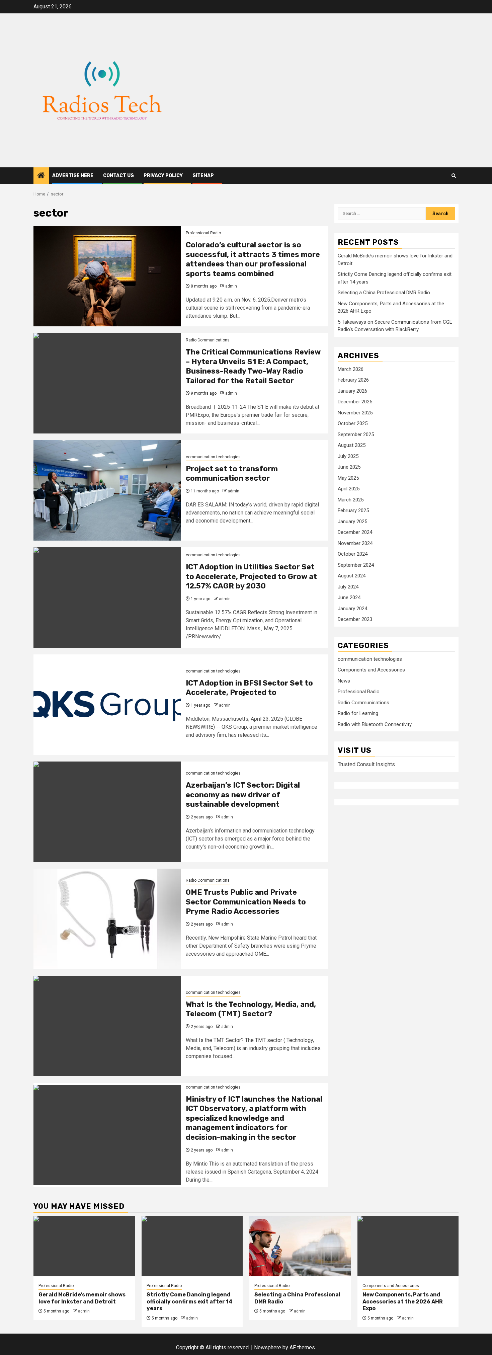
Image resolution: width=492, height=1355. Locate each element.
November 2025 (355, 413)
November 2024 (355, 543)
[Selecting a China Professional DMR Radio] (300, 1246)
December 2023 (355, 620)
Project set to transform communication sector (232, 473)
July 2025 (348, 456)
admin (231, 286)
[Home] (41, 176)
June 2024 (349, 598)
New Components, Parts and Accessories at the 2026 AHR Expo (402, 1301)
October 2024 (352, 554)
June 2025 (349, 467)
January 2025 (352, 522)
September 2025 (356, 434)
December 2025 (355, 402)
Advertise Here (72, 175)
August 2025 (351, 446)
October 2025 (352, 424)
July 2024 (348, 587)
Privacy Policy (163, 175)
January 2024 (352, 609)
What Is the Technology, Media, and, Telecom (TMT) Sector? (251, 1009)
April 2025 (348, 489)
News (344, 681)
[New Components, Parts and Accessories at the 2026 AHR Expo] (408, 1246)
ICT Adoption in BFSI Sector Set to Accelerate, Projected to (249, 688)
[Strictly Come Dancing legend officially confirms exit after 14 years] (192, 1246)
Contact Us (118, 175)
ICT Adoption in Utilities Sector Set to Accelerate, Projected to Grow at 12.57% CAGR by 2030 (251, 576)
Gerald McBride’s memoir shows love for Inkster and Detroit (82, 1298)
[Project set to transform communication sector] (107, 490)
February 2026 (353, 380)
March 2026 (350, 369)
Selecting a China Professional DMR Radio (384, 293)
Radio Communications (208, 340)
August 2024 (351, 576)
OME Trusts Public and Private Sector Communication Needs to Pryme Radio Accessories (246, 902)
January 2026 (352, 391)
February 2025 (353, 511)
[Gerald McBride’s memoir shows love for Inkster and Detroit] (84, 1246)
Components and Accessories (371, 670)
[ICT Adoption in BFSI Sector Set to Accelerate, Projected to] (107, 704)
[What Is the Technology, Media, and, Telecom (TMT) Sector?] (107, 1026)
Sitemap (203, 175)
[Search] (453, 175)
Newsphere (267, 1347)
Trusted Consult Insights (366, 764)
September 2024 (356, 565)
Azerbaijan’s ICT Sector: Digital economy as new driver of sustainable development (243, 795)
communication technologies (213, 457)
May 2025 (348, 478)
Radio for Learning (358, 714)
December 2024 (355, 533)
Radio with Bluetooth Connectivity (375, 725)
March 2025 (350, 500)
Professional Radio (203, 233)
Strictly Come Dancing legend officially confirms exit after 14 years (190, 1301)
